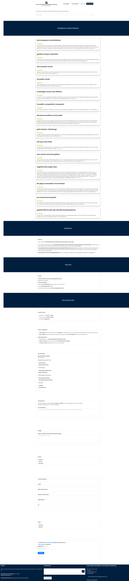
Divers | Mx (40, 463)
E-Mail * (39, 484)
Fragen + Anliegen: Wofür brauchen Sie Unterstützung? (49, 433)
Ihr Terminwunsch (42, 407)
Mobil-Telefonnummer (43, 489)
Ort (38, 504)
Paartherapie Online (42, 372)
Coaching (40, 385)
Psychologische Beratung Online (45, 380)
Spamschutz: (41, 546)
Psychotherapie (41, 363)
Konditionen (43, 544)
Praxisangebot (47, 578)
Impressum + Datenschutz (92, 580)
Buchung (40, 527)
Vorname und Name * (42, 479)
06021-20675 (90, 573)
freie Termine (90, 3)
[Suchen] (84, 3)
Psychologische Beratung (44, 378)
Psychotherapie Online (43, 364)
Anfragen (40, 525)
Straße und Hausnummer (43, 494)
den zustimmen (44, 544)
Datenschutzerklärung (49, 542)
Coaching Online (42, 387)
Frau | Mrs (40, 459)
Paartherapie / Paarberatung (44, 370)
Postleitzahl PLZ (41, 499)
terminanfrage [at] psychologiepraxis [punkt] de (97, 576)
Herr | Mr (40, 461)
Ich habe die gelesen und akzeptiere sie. (52, 542)
